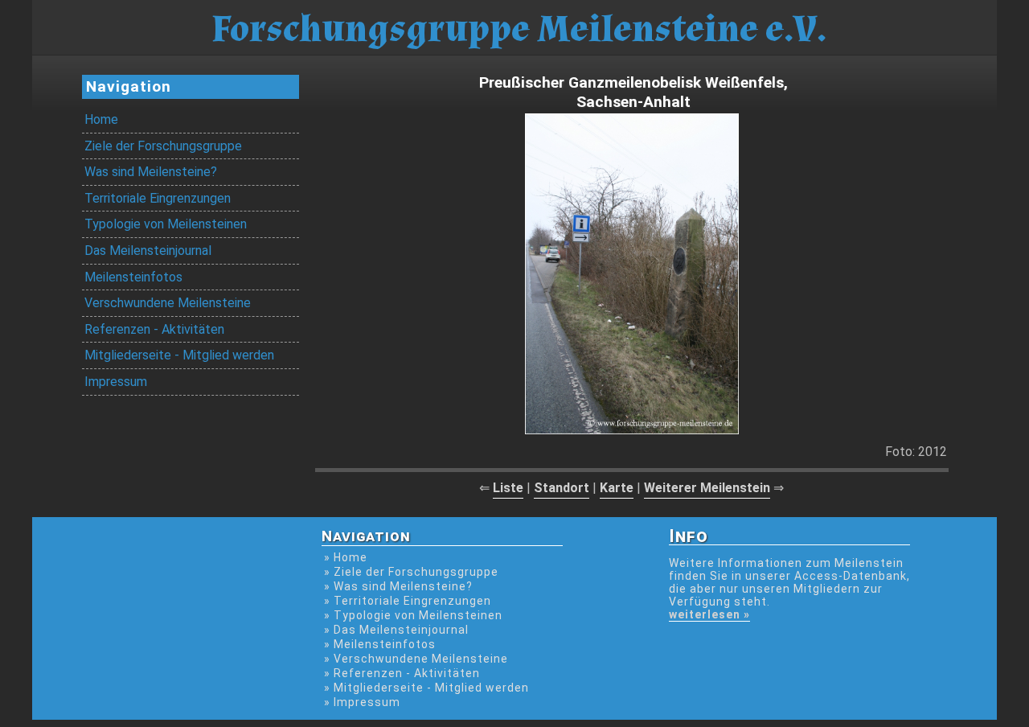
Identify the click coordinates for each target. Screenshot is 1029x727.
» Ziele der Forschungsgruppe (411, 571)
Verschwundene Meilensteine (167, 302)
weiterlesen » (709, 614)
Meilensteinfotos (133, 277)
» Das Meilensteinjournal (396, 629)
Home (101, 119)
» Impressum (362, 702)
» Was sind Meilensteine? (398, 586)
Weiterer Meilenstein (707, 487)
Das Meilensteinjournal (147, 250)
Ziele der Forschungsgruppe (163, 146)
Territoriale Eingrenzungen (157, 198)
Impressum (115, 381)
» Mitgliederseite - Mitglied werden (426, 687)
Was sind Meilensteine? (150, 171)
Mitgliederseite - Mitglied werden (179, 355)
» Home (345, 557)
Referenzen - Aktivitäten (154, 329)
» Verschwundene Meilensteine (416, 658)
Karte (616, 487)
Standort (561, 487)
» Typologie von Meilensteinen (413, 615)
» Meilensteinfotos (380, 644)
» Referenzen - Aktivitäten (402, 673)
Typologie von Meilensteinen (165, 224)
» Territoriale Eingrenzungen (407, 600)
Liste (508, 487)
